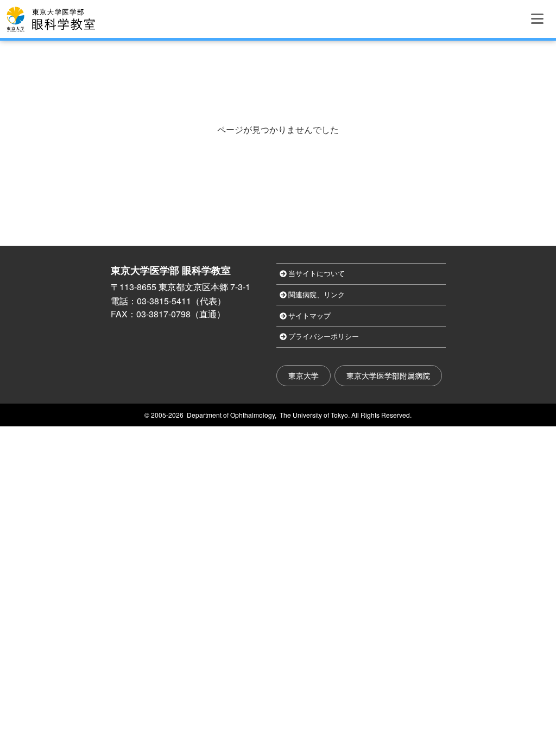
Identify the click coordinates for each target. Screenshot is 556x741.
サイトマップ (309, 316)
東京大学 (303, 375)
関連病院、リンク (316, 295)
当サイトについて (316, 274)
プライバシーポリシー (323, 337)
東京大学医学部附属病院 (388, 375)
